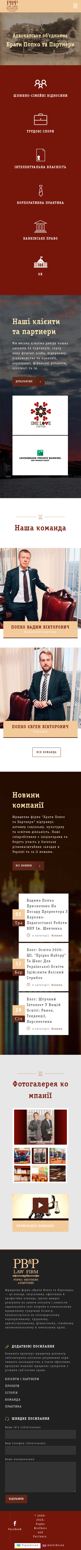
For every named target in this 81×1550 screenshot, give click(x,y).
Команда (13, 1399)
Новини (57, 936)
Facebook (15, 1529)
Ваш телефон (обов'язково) (25, 1443)
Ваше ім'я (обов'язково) (23, 1427)
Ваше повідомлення (19, 1459)
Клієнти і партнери (22, 1379)
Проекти (12, 1386)
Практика (13, 1406)
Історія (11, 1393)
